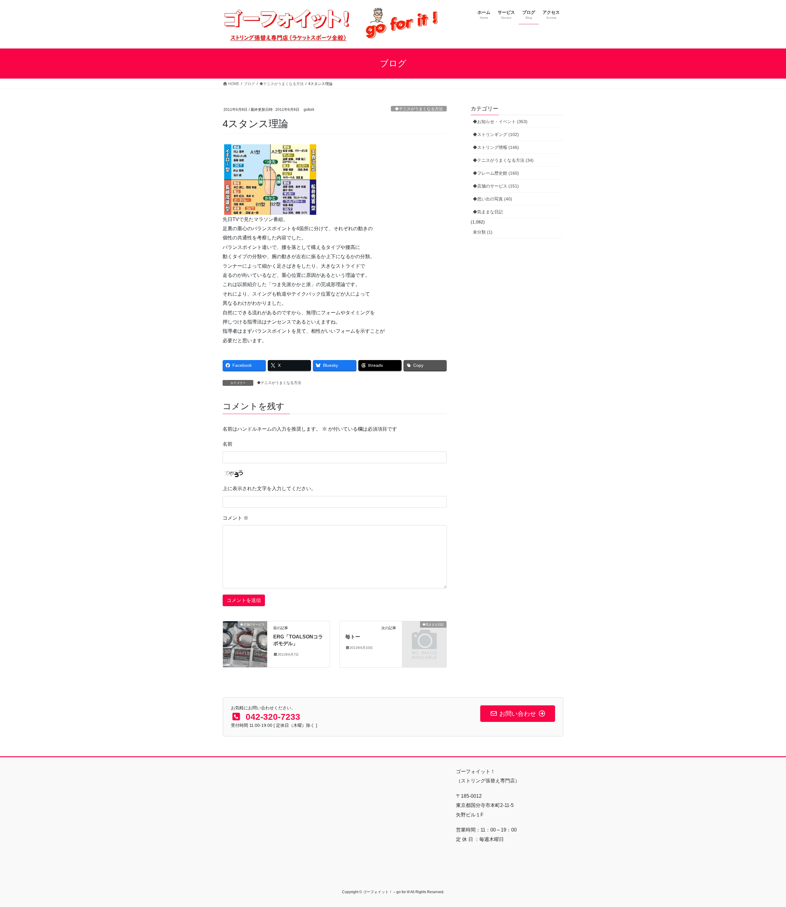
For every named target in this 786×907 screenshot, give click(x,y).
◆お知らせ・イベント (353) (500, 121)
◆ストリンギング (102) (496, 134)
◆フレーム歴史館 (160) (496, 173)
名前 (227, 444)
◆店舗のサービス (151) (496, 186)
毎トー (352, 636)
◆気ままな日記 (488, 211)
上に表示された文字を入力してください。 (269, 488)
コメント (235, 518)
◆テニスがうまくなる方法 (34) (503, 160)
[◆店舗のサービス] (245, 643)
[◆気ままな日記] (424, 634)
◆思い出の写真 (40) (492, 198)
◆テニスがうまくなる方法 (419, 109)
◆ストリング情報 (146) (496, 147)
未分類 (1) (482, 232)
